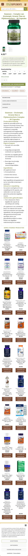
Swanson (22, 90)
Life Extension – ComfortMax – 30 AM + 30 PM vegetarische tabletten (21, 421)
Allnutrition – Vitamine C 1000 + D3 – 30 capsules (21, 246)
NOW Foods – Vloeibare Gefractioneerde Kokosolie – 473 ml (7, 392)
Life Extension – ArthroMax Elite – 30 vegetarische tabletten (21, 304)
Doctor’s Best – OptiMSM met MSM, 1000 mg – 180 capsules (21, 361)
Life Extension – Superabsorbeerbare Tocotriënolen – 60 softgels (7, 275)
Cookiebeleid (10, 553)
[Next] (24, 32)
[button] (25, 525)
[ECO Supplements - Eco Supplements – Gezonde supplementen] (14, 4)
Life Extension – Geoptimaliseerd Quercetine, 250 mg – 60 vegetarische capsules (21, 505)
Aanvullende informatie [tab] (9, 101)
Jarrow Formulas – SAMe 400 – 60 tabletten (20, 477)
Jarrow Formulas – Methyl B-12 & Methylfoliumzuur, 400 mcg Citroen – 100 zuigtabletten (7, 304)
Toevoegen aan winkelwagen (13, 84)
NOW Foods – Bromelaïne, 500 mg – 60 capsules (7, 334)
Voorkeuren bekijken (14, 549)
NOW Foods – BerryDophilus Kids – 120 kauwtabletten (21, 334)
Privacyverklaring (16, 553)
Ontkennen (14, 545)
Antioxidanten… (6, 90)
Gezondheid (15, 90)
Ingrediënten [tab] (6, 104)
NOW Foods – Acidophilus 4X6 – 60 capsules (21, 449)
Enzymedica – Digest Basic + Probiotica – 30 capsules (7, 477)
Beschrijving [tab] (6, 97)
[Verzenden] (25, 8)
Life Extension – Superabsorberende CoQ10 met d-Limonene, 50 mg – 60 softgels (7, 362)
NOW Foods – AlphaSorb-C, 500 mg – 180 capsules (7, 420)
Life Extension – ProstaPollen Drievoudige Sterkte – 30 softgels (7, 246)
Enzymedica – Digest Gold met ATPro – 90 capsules (7, 449)
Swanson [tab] (5, 107)
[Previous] (3, 32)
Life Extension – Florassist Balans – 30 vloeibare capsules (20, 275)
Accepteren (14, 541)
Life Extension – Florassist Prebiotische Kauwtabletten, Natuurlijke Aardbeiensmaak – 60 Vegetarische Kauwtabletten (7, 507)
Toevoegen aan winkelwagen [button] (7, 253)
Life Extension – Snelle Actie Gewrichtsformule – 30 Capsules (21, 392)
